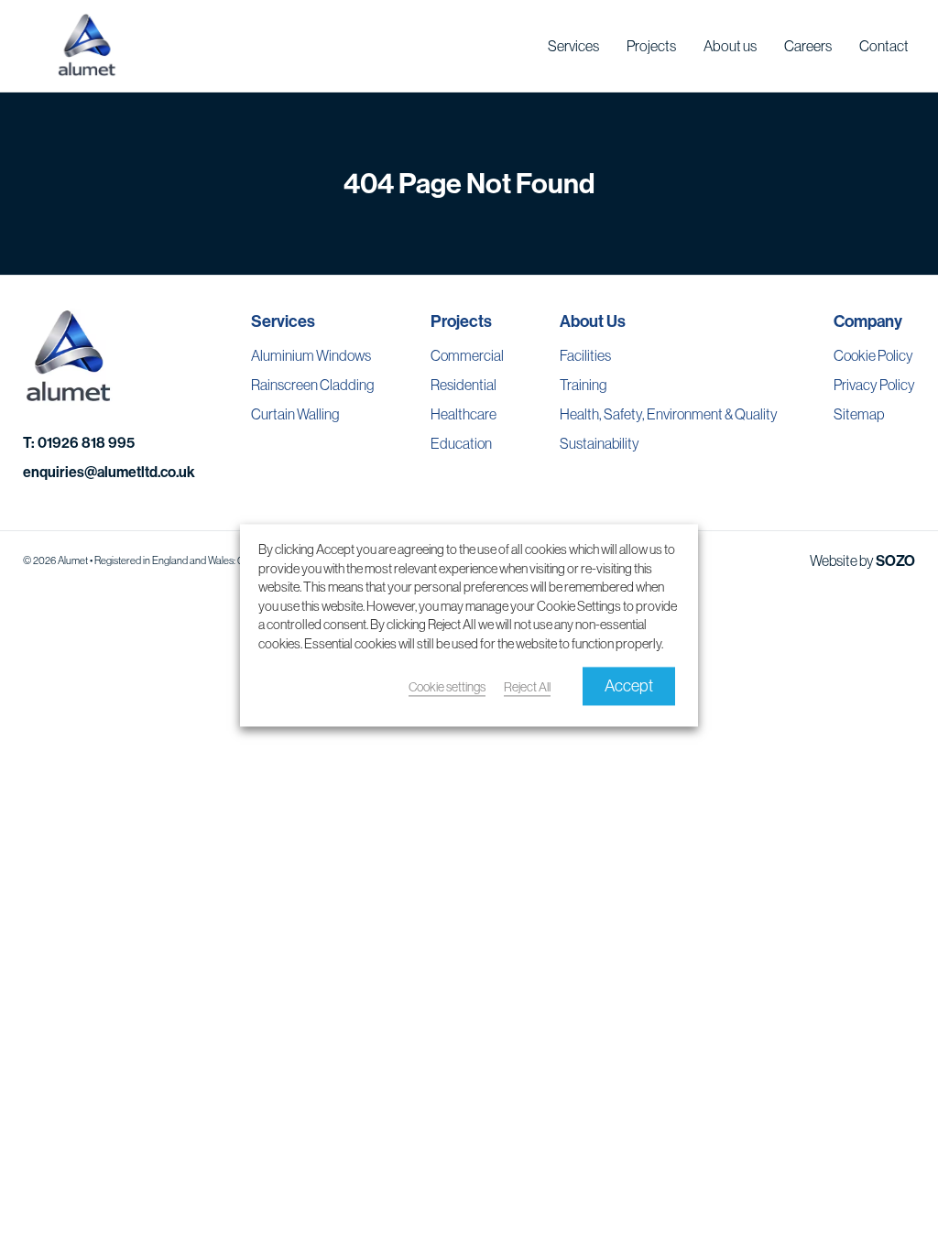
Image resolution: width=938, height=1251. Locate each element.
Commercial (467, 355)
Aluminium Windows (311, 355)
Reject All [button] (527, 688)
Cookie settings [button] (447, 688)
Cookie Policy (873, 355)
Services (573, 46)
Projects (651, 46)
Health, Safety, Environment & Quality (669, 414)
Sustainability (599, 443)
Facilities (585, 355)
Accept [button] (629, 686)
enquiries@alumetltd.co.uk (109, 471)
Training (583, 384)
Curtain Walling (295, 414)
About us (730, 46)
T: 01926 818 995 (79, 442)
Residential (463, 384)
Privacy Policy (874, 384)
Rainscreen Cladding (312, 384)
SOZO (895, 560)
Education (461, 443)
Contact (884, 46)
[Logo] (87, 46)
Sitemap (859, 414)
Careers (808, 46)
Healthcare (463, 414)
